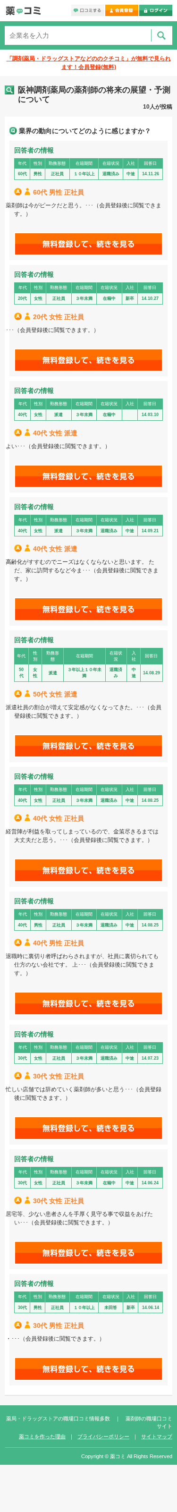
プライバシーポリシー (103, 1436)
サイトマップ (156, 1436)
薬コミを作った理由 (42, 1436)
